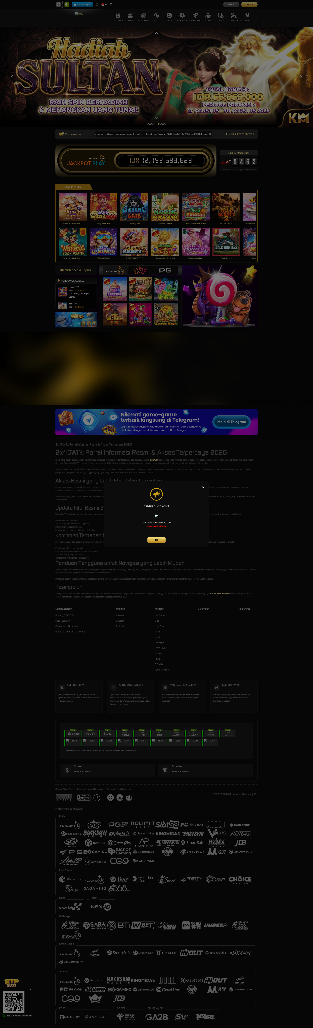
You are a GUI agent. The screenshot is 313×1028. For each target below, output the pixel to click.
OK (156, 540)
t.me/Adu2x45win (156, 526)
